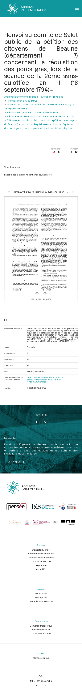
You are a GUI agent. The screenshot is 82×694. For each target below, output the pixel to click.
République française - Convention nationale (32, 112)
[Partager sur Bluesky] (76, 152)
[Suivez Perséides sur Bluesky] (45, 422)
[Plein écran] (73, 192)
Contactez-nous (41, 658)
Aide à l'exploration (41, 629)
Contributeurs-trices (41, 561)
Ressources (41, 565)
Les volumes (41, 593)
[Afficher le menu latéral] (9, 192)
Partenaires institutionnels (41, 557)
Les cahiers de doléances (41, 601)
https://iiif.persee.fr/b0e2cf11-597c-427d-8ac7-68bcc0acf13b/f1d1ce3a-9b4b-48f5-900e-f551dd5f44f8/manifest (45, 380)
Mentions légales (41, 681)
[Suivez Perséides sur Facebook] (36, 422)
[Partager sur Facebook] (71, 152)
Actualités (41, 569)
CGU (41, 676)
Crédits (41, 685)
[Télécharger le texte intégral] (58, 152)
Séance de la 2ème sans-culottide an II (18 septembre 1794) (40, 116)
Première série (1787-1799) (22, 100)
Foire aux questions (41, 633)
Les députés (41, 597)
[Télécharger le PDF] (54, 152)
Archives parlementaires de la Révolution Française (33, 96)
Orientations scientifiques (41, 553)
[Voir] (51, 89)
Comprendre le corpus (41, 625)
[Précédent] (37, 294)
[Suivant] (45, 294)
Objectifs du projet (41, 550)
